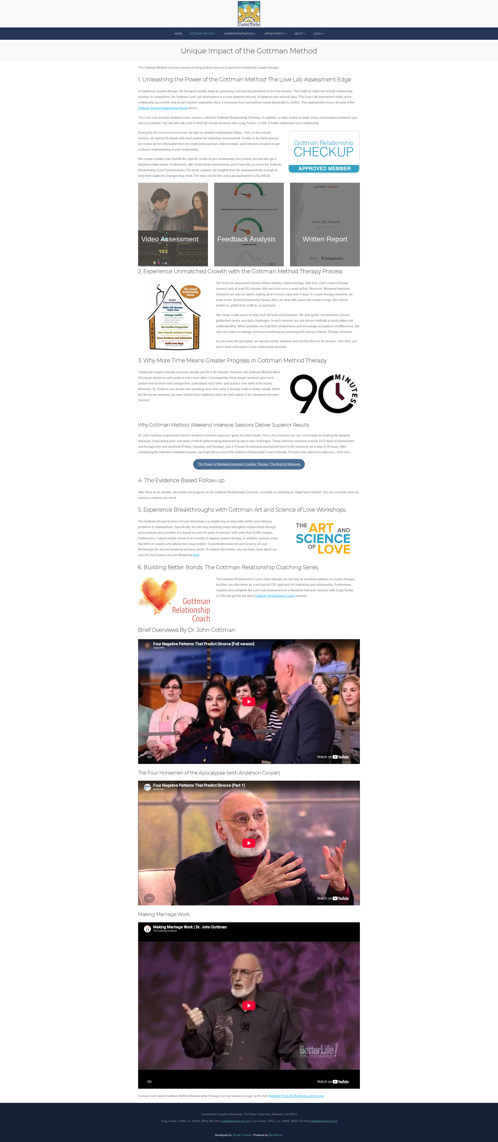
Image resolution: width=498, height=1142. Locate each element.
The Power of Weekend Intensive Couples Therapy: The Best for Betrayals (249, 464)
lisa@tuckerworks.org (324, 1121)
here (196, 555)
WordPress (275, 1135)
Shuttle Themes (242, 1135)
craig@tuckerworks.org (235, 1121)
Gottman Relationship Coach (275, 596)
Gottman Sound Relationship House (163, 108)
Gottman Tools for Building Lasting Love (296, 1096)
